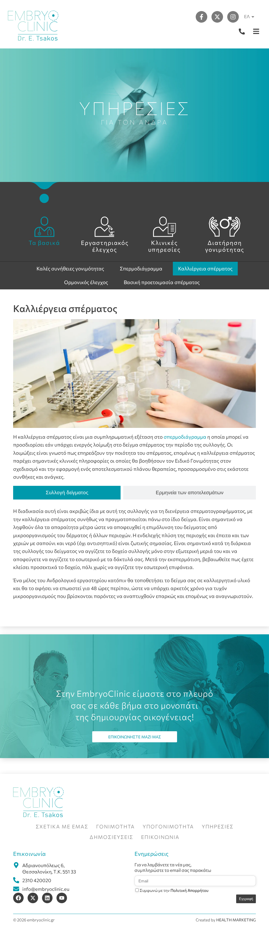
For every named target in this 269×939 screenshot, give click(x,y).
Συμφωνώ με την (174, 890)
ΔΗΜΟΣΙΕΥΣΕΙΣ (111, 837)
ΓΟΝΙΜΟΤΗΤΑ (115, 826)
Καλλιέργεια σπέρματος (205, 268)
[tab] (67, 493)
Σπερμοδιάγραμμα (141, 268)
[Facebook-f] (201, 17)
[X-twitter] (217, 17)
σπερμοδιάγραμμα (185, 437)
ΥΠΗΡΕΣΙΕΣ (218, 826)
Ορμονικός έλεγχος (86, 282)
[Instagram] (233, 17)
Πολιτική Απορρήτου (189, 890)
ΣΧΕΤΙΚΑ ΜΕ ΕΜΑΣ (62, 826)
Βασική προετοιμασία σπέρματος (162, 282)
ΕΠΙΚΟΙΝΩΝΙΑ (160, 837)
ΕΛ (247, 16)
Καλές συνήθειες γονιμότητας (70, 268)
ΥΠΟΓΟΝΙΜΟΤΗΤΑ (168, 826)
